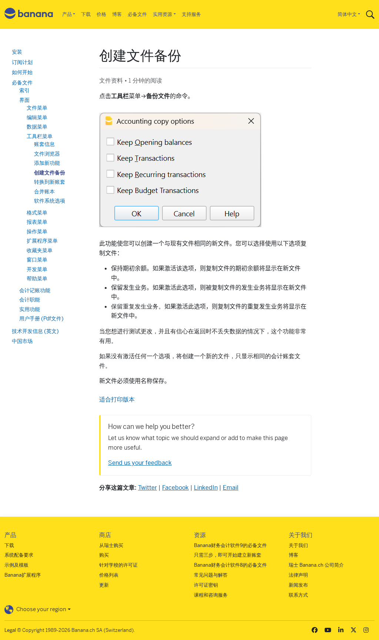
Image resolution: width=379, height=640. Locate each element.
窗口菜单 (37, 259)
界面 (24, 100)
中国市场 (22, 341)
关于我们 (298, 545)
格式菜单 (37, 212)
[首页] (28, 14)
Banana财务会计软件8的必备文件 (230, 565)
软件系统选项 (49, 200)
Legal (10, 630)
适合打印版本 (117, 399)
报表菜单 (37, 222)
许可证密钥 (206, 585)
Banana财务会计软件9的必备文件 (230, 545)
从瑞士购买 (111, 545)
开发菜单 (37, 269)
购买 (104, 555)
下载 (86, 14)
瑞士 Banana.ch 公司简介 (316, 565)
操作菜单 (37, 231)
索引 (24, 90)
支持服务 (191, 14)
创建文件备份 (49, 172)
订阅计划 (22, 62)
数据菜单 (37, 126)
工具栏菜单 (40, 136)
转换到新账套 (49, 182)
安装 (17, 52)
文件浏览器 (47, 153)
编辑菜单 (37, 117)
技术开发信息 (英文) (35, 331)
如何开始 (22, 72)
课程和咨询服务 (211, 595)
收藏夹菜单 (40, 250)
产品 (67, 14)
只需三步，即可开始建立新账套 (227, 555)
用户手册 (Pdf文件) (41, 318)
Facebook (175, 487)
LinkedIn (206, 487)
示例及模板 (16, 565)
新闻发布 (298, 585)
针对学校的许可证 (118, 565)
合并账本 (44, 191)
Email (230, 487)
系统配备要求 (18, 555)
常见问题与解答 (211, 575)
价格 (101, 14)
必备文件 (137, 14)
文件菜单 (37, 107)
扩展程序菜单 (42, 240)
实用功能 (29, 309)
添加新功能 (47, 163)
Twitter (147, 487)
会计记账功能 (34, 290)
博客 (117, 14)
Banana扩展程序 (22, 575)
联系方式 (298, 595)
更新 (104, 585)
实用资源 (162, 14)
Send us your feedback (140, 463)
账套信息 (44, 144)
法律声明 (298, 575)
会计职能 (29, 299)
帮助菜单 (37, 278)
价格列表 (108, 575)
